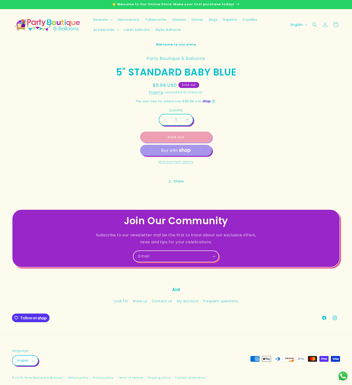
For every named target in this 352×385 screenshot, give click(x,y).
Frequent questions (220, 301)
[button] (103, 20)
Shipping (156, 92)
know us (140, 301)
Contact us (162, 301)
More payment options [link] (176, 162)
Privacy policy (103, 377)
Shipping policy (159, 377)
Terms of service (130, 377)
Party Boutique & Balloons (44, 378)
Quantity (176, 110)
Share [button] (179, 181)
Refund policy (78, 377)
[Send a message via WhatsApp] (343, 376)
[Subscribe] (213, 256)
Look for (121, 301)
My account (188, 301)
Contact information (190, 377)
